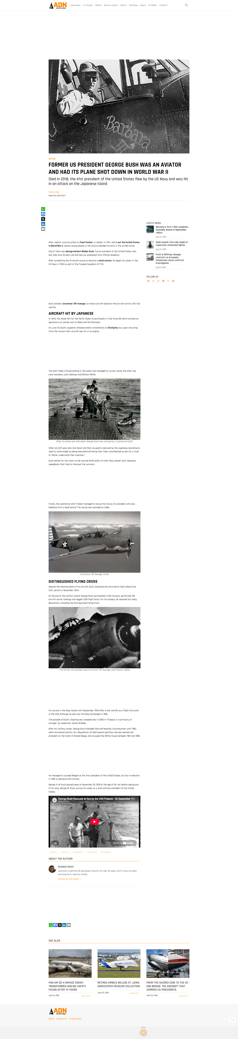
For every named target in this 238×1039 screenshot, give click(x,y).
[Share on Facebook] (148, 281)
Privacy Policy (75, 1018)
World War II (92, 852)
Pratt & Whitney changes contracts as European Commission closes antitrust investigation (170, 259)
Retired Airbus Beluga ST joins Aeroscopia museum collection (119, 984)
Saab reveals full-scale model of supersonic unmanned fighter (172, 244)
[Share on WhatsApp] (168, 281)
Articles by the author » (69, 879)
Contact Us (61, 1018)
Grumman (65, 852)
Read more (85, 996)
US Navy (53, 852)
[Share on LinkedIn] (163, 281)
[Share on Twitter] (153, 281)
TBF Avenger (106, 852)
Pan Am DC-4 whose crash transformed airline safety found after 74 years (67, 986)
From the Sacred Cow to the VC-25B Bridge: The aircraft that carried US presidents (167, 986)
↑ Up (232, 1019)
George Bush (78, 852)
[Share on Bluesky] (173, 281)
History (52, 159)
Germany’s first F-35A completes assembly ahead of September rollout (172, 229)
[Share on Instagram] (158, 281)
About (51, 1018)
